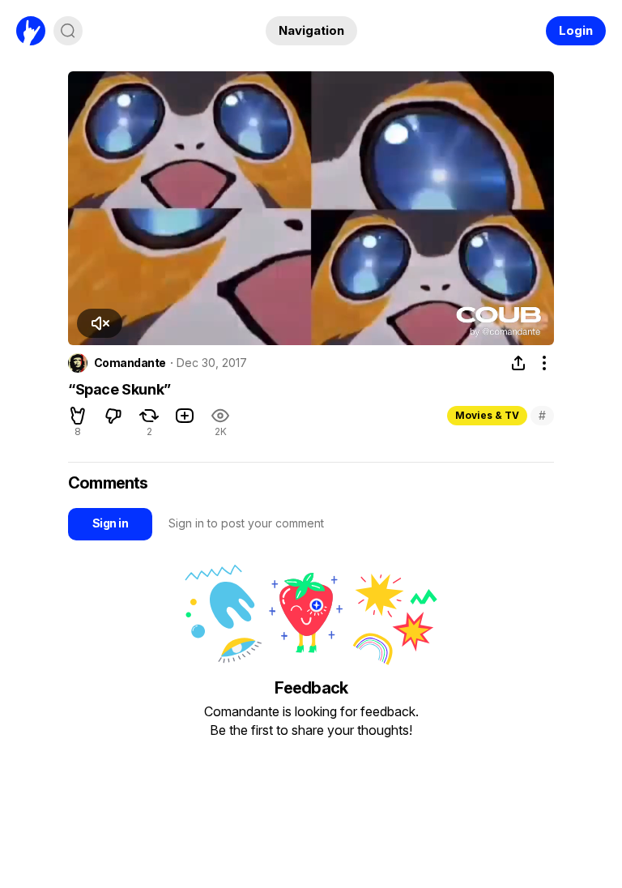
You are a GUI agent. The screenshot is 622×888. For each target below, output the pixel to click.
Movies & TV (487, 415)
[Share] (518, 363)
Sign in (110, 523)
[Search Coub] (68, 30)
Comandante (129, 363)
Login (576, 30)
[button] (99, 323)
